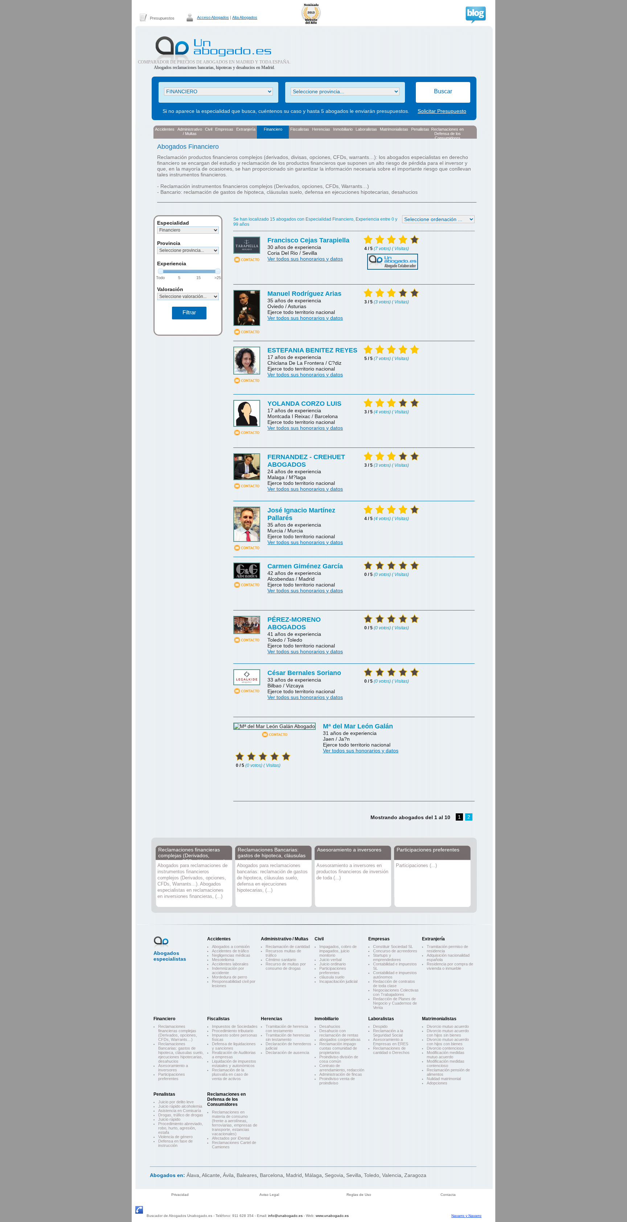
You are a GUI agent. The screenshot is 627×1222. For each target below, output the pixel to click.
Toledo (371, 1175)
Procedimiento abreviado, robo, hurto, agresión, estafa (180, 1128)
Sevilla (353, 1175)
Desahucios (329, 1026)
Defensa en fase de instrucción (175, 1143)
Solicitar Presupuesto (442, 111)
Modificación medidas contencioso (445, 1063)
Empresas (224, 129)
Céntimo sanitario (281, 959)
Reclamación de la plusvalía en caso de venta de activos (230, 1074)
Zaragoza (415, 1175)
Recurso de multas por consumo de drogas (286, 966)
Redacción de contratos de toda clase (394, 983)
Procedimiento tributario (232, 1031)
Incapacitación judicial (338, 981)
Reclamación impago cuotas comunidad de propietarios (338, 1048)
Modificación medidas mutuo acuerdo (445, 1054)
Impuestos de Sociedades (235, 1026)
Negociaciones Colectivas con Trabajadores (396, 992)
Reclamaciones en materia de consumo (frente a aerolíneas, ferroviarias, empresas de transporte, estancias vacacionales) (234, 1123)
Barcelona (271, 1175)
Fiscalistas (299, 129)
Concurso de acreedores (395, 951)
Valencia (391, 1175)
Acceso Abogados (213, 17)
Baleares (247, 1175)
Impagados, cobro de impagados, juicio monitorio (338, 950)
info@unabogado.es (285, 1216)
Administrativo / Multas (284, 938)
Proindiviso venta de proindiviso (337, 1080)
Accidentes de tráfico (230, 951)
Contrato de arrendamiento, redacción (341, 1067)
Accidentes (165, 129)
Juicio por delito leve (176, 1102)
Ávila (228, 1175)
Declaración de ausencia (287, 1052)
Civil (208, 129)
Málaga (313, 1175)
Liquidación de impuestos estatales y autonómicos (234, 1063)
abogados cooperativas (340, 1039)
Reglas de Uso (359, 1195)
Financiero (273, 129)
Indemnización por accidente (228, 970)
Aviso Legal (269, 1195)
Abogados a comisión (231, 946)
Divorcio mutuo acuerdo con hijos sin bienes (448, 1033)
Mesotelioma (223, 959)
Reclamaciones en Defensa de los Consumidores (447, 133)
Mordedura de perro (229, 977)
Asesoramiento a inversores (349, 850)
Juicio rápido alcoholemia (180, 1106)
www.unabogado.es (332, 1216)
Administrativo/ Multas (189, 131)
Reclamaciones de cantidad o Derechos (391, 1050)
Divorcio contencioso (445, 1048)
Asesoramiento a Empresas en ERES (390, 1041)
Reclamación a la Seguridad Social (388, 1033)
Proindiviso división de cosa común (338, 1059)
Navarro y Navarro (466, 1216)
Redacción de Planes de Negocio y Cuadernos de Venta (395, 1003)
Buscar (443, 91)
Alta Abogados (244, 17)
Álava (193, 1175)
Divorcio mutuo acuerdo (448, 1026)
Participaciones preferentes (428, 850)
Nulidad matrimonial (444, 1078)
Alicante (211, 1175)
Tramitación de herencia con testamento (287, 1028)
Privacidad (180, 1195)
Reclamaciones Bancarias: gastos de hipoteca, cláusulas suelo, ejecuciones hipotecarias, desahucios (272, 858)
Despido (380, 1026)
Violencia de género (175, 1137)
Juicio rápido (169, 1119)
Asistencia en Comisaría (179, 1110)
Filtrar (189, 312)
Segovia (334, 1175)
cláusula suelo (331, 977)
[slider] (160, 271)
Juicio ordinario (332, 964)
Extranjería (245, 129)
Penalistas (420, 129)
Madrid (294, 1175)
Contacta (448, 1195)
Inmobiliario (343, 129)
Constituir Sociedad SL (393, 946)
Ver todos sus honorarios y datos (305, 259)
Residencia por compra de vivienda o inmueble (450, 966)
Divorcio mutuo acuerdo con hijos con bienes (448, 1041)
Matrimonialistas (394, 129)
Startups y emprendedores (387, 957)
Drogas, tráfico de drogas (180, 1115)
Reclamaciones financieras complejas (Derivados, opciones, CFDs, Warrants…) (191, 855)
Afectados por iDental (231, 1138)
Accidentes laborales (230, 964)
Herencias (321, 129)
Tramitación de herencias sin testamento (288, 1037)
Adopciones (437, 1083)
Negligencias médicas (231, 955)
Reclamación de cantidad (288, 946)
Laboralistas (366, 129)
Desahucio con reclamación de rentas (338, 1033)
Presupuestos (162, 18)
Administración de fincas (340, 1074)
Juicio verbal (330, 959)
